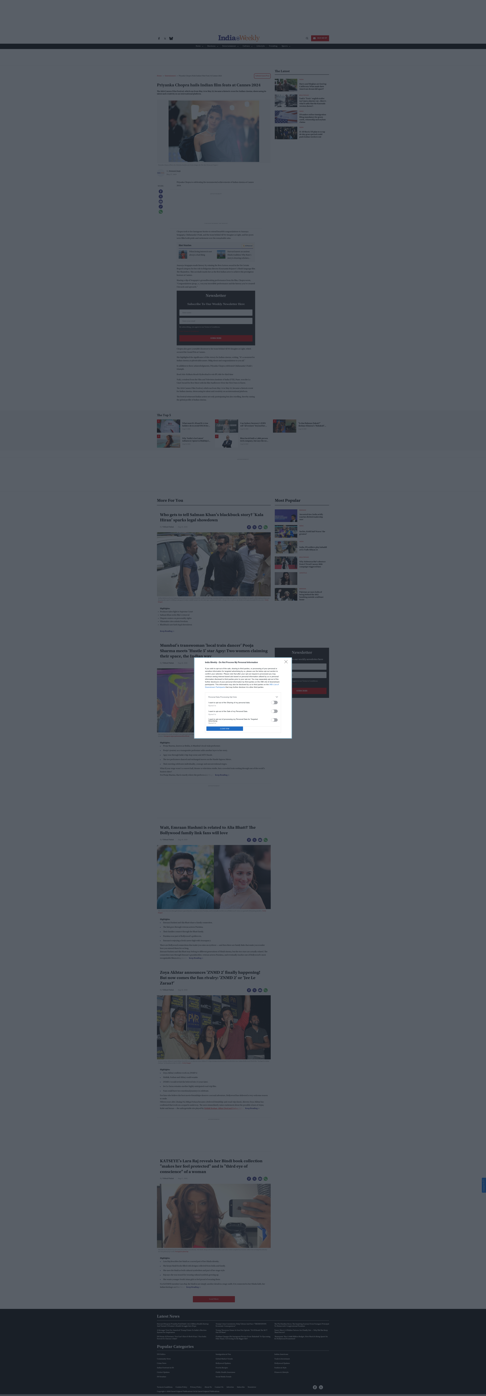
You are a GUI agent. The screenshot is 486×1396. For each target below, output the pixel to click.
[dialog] (243, 698)
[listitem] (243, 697)
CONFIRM (224, 729)
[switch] (274, 702)
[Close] (286, 662)
